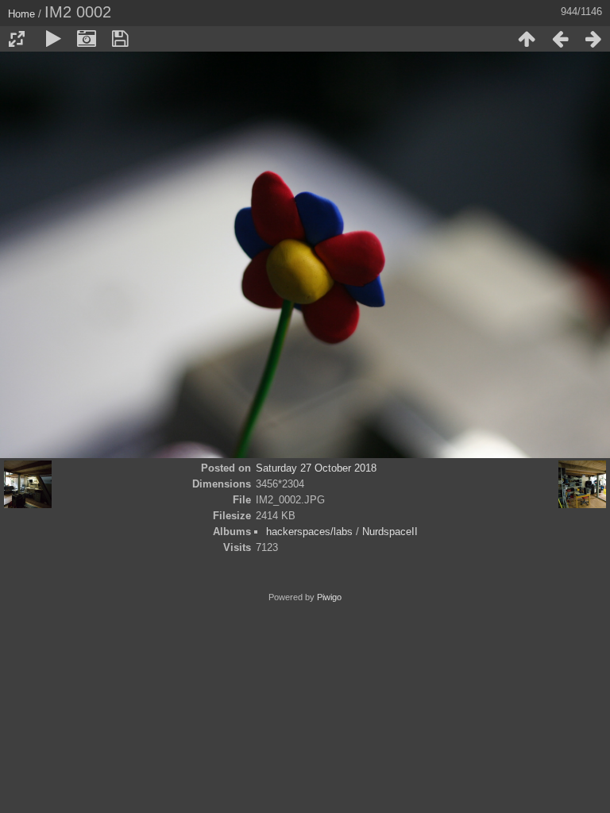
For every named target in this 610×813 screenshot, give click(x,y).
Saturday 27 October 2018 (316, 468)
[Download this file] (120, 39)
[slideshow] (53, 39)
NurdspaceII (390, 532)
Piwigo (329, 597)
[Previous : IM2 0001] (560, 39)
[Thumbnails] (526, 39)
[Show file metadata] (86, 39)
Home (21, 14)
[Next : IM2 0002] (593, 39)
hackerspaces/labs (309, 532)
